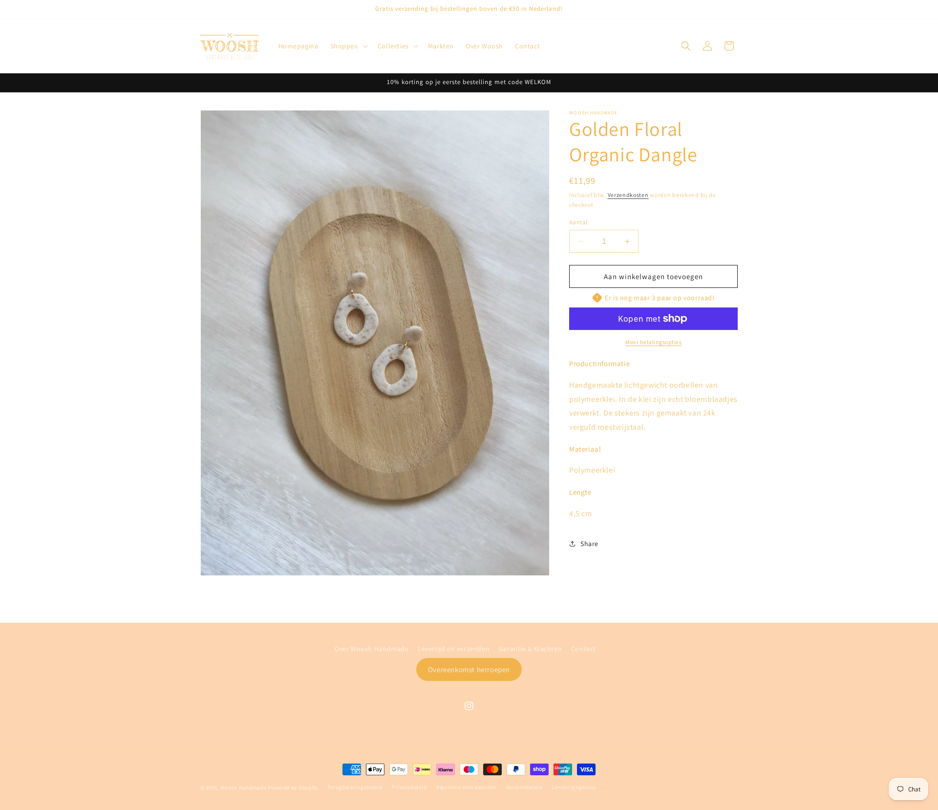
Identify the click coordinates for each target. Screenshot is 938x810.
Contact (583, 648)
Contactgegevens (574, 787)
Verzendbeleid (524, 787)
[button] (348, 46)
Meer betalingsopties (653, 342)
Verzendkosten (628, 194)
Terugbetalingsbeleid (354, 787)
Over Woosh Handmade (371, 648)
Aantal (578, 222)
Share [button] (589, 543)
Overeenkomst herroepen (469, 669)
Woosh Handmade (244, 787)
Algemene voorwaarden (466, 787)
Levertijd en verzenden (454, 648)
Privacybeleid (409, 787)
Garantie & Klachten (530, 648)
